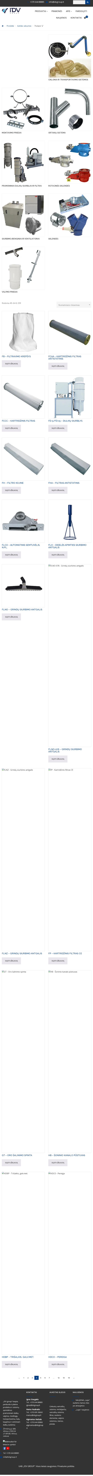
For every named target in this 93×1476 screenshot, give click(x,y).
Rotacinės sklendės (59, 186)
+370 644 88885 (37, 2)
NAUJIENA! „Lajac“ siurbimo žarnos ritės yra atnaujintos (81, 1403)
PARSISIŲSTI (81, 11)
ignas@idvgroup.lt (33, 1405)
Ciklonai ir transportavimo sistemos (68, 80)
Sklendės (53, 239)
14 (69, 1378)
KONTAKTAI (76, 17)
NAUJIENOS (61, 17)
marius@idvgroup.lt (33, 1415)
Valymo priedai (9, 292)
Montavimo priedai (11, 133)
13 (64, 1378)
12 (58, 1378)
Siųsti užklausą (11, 364)
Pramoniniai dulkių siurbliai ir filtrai (22, 186)
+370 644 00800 (36, 1422)
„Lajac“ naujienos (82, 1410)
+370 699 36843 (36, 1412)
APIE (68, 11)
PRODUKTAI (40, 11)
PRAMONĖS (56, 11)
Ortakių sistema (57, 133)
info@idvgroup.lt (56, 2)
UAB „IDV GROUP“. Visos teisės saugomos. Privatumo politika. (46, 1466)
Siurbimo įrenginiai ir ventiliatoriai (21, 239)
